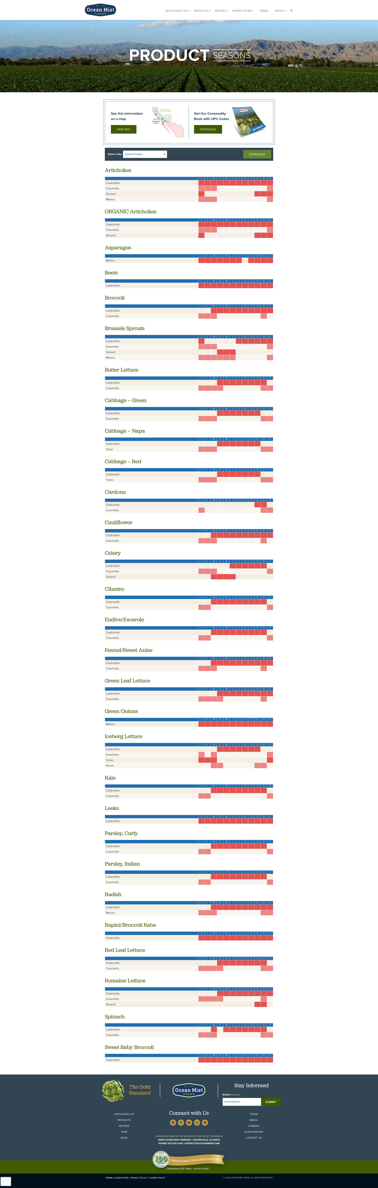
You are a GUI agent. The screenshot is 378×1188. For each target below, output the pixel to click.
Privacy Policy (138, 1178)
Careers (253, 1126)
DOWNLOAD (257, 154)
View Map (124, 129)
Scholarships (254, 1132)
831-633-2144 (175, 1143)
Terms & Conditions (116, 1178)
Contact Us (254, 1137)
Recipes (220, 11)
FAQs (124, 1132)
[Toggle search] (291, 11)
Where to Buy (242, 11)
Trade (263, 11)
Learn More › (202, 1168)
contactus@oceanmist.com (202, 1143)
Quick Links (115, 154)
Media (254, 1120)
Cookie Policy (157, 1178)
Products (201, 11)
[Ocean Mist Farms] (100, 9)
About (279, 11)
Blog (124, 1137)
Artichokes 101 (176, 11)
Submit (270, 1102)
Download (208, 129)
